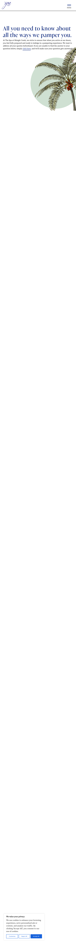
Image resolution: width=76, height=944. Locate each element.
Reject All (24, 936)
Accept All (36, 936)
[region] (24, 927)
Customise (12, 936)
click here (27, 48)
